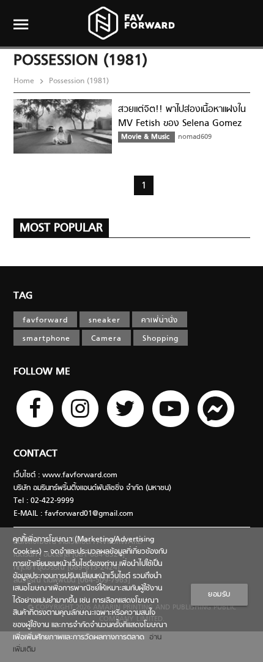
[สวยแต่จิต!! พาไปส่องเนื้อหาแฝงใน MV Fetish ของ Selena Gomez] (62, 152)
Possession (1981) (77, 81)
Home (25, 81)
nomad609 (195, 137)
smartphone (46, 339)
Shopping (161, 339)
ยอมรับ (219, 595)
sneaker (104, 320)
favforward (45, 320)
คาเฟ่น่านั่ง (159, 320)
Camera (106, 339)
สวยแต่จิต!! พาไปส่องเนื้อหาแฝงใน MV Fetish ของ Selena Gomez (182, 116)
